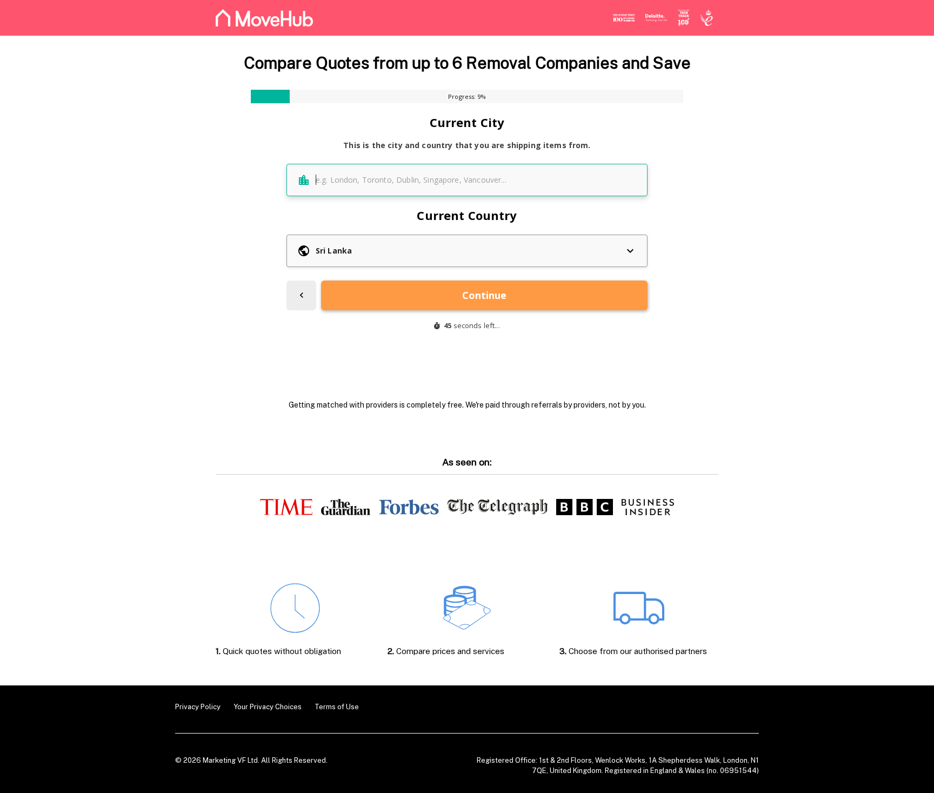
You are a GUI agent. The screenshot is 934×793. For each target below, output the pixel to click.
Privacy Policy (198, 707)
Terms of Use (337, 707)
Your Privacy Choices (268, 707)
